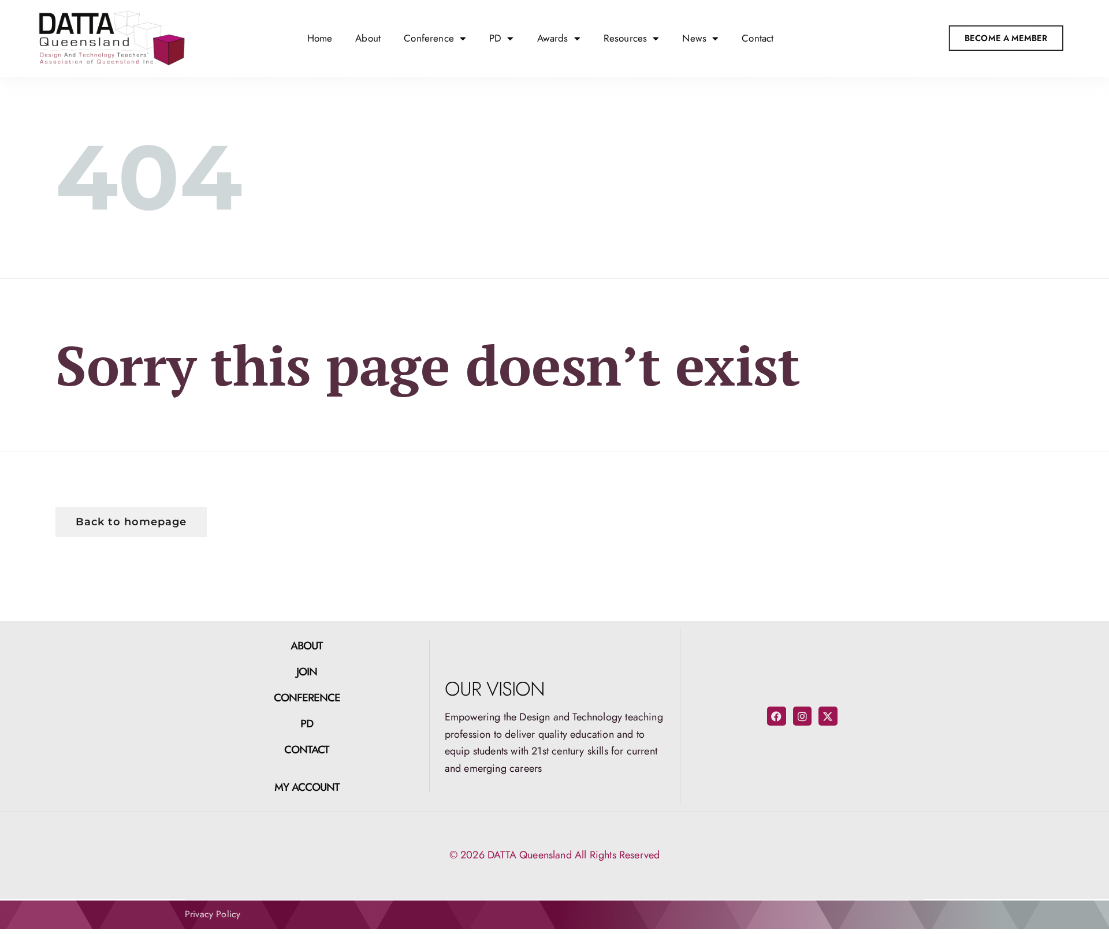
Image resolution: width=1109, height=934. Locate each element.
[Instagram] (802, 716)
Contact (757, 38)
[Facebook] (776, 716)
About (368, 38)
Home (320, 38)
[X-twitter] (827, 716)
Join (306, 671)
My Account (307, 787)
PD (306, 723)
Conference (307, 697)
